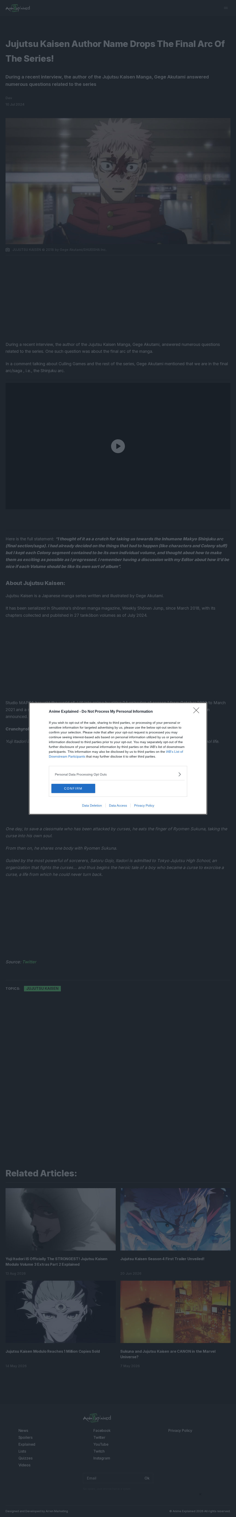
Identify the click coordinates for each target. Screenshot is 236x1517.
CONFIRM (73, 788)
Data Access (118, 805)
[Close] (197, 711)
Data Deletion (92, 805)
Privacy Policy (144, 805)
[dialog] (118, 758)
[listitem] (118, 774)
